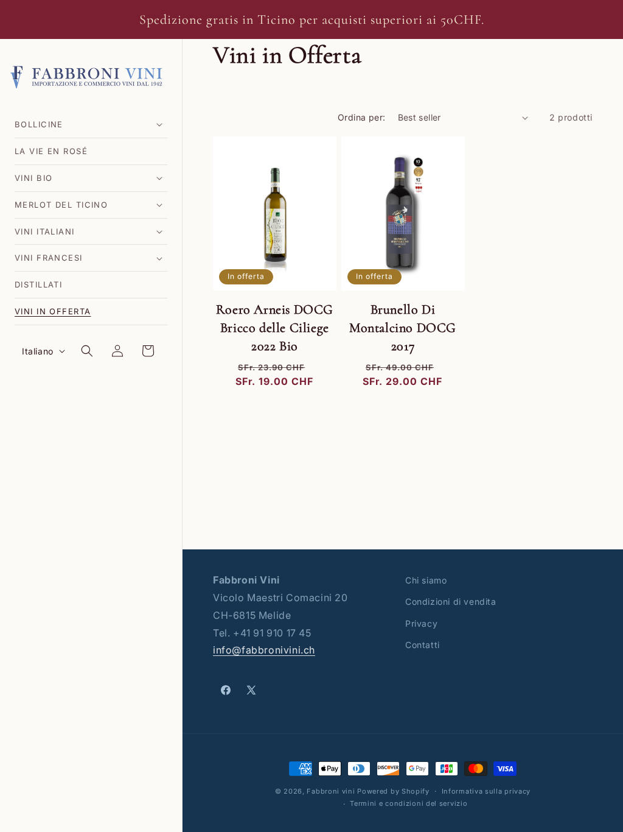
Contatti (422, 645)
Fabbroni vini (331, 791)
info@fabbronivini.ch (264, 650)
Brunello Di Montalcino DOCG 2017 (402, 327)
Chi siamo (426, 580)
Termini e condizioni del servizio (408, 803)
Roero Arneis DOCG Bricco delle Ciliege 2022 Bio (274, 327)
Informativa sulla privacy (486, 791)
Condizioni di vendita (450, 601)
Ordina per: (361, 117)
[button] (91, 124)
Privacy (421, 623)
